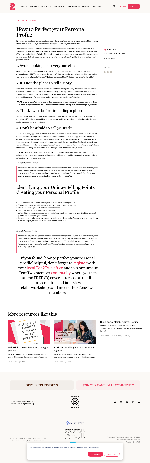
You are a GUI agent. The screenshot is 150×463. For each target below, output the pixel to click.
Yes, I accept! (95, 454)
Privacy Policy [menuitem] (27, 441)
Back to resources (27, 21)
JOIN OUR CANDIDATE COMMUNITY (108, 385)
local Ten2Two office (45, 268)
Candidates (119, 54)
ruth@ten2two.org (27, 404)
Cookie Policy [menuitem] (14, 441)
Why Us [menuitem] (22, 6)
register (80, 263)
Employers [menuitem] (33, 6)
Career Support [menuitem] (72, 6)
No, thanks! (112, 454)
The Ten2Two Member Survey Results (119, 321)
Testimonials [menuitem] (57, 6)
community (61, 273)
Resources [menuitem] (85, 6)
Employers (13, 362)
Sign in (123, 6)
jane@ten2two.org (28, 401)
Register (134, 6)
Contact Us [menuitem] (97, 6)
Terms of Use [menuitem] (39, 441)
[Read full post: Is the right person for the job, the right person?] (29, 332)
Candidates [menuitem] (45, 6)
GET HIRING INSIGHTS (42, 385)
